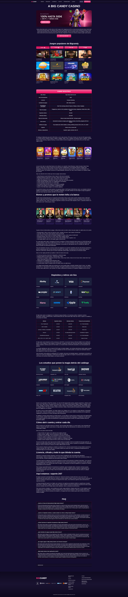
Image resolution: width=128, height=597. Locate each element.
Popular (42, 47)
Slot (84, 47)
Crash (70, 47)
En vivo (56, 47)
